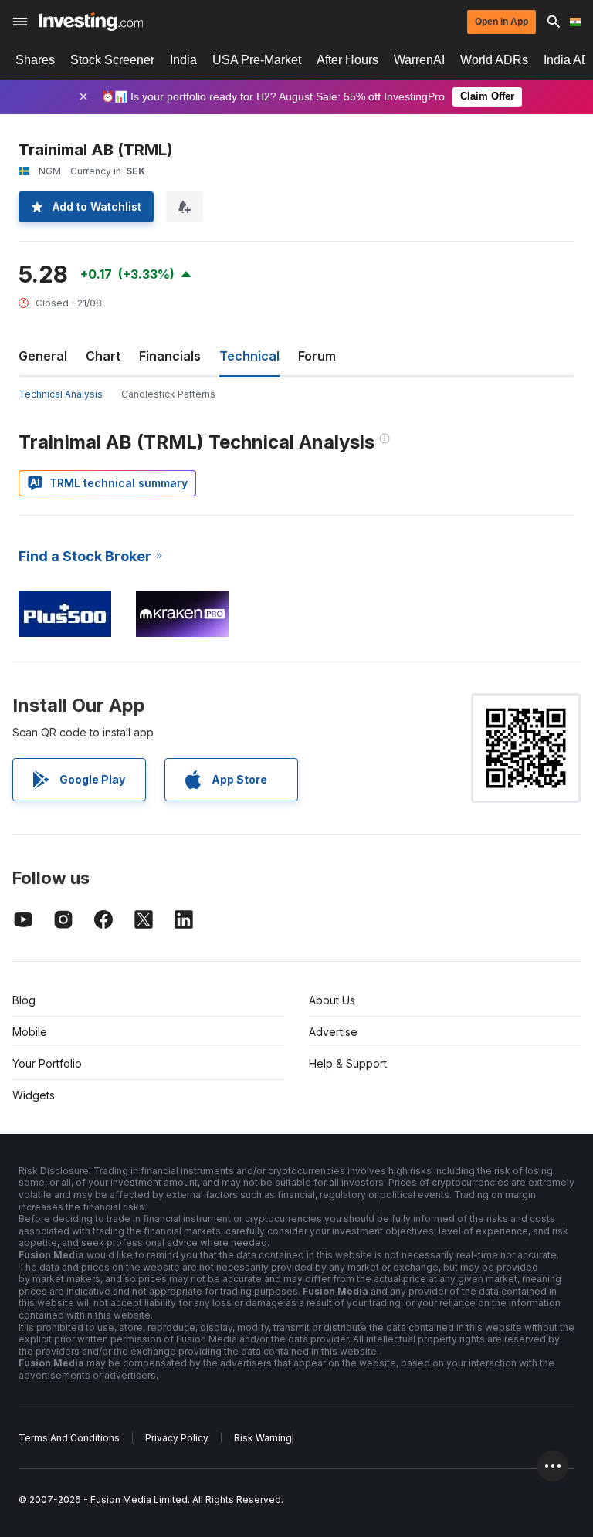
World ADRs (494, 59)
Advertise (333, 1031)
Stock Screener (112, 59)
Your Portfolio (47, 1063)
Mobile (29, 1031)
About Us (332, 1000)
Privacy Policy (176, 1438)
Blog (24, 1000)
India (183, 59)
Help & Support (348, 1063)
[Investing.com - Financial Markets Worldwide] (91, 21)
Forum (317, 356)
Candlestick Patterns (168, 394)
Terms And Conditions (69, 1438)
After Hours (347, 59)
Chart (103, 356)
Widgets (33, 1095)
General (43, 356)
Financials (170, 356)
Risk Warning (263, 1438)
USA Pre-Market (256, 59)
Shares (35, 59)
